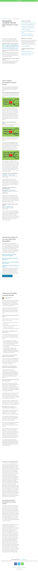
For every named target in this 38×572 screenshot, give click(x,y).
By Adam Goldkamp (8, 297)
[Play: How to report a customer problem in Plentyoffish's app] (10, 102)
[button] (37, 1)
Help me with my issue (7, 275)
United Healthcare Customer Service (27, 53)
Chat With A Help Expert (25, 46)
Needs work (24, 559)
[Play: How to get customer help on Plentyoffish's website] (10, 132)
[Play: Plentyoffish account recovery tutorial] (10, 155)
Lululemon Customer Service (26, 51)
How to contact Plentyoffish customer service (28, 32)
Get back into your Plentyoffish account (10, 48)
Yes (20, 559)
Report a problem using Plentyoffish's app (10, 45)
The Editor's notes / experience (26, 33)
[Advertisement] (10, 71)
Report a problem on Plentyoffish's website (10, 46)
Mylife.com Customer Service (26, 54)
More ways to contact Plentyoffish (27, 35)
